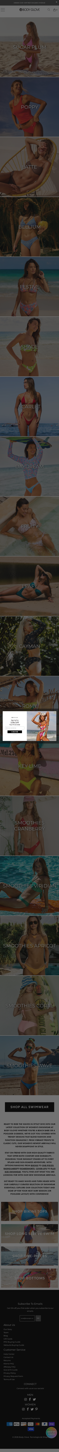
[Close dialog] (55, 712)
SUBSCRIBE (14, 731)
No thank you (15, 734)
